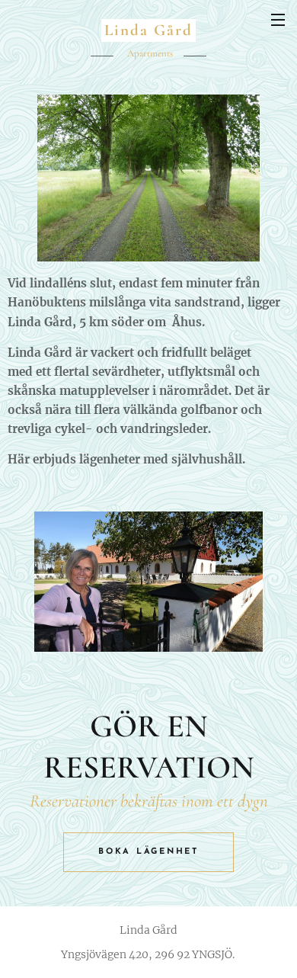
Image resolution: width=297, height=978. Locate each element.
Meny (278, 19)
